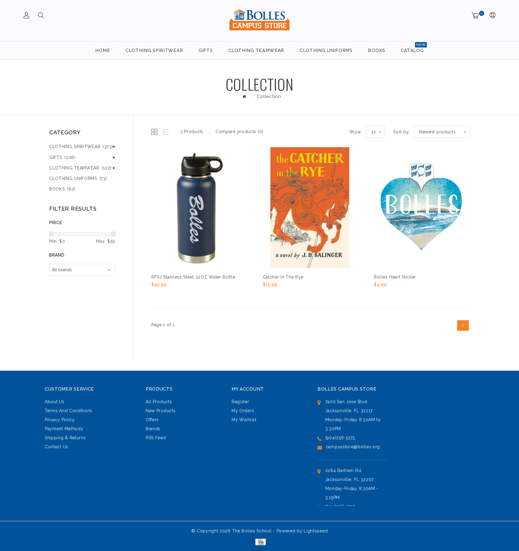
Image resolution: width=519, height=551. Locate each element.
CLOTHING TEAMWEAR (256, 50)
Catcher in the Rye (283, 277)
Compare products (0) (239, 131)
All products (159, 401)
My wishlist (244, 419)
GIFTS (206, 50)
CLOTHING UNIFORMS (326, 50)
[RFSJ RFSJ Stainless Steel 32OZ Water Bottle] (198, 207)
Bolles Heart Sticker (395, 277)
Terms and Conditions (68, 410)
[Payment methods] (259, 541)
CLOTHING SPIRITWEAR (154, 50)
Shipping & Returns (65, 437)
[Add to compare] (184, 294)
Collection (269, 96)
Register (240, 401)
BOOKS (376, 50)
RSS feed (156, 437)
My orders (243, 410)
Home (102, 50)
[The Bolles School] (259, 19)
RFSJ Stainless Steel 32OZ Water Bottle (193, 277)
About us (55, 401)
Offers (152, 419)
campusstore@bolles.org (353, 446)
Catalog (412, 50)
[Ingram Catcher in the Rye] (310, 207)
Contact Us (56, 446)
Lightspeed (316, 530)
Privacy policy (60, 419)
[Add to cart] (155, 294)
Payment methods (64, 428)
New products (160, 410)
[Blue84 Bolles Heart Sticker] (421, 207)
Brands (153, 428)
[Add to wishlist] (170, 294)
